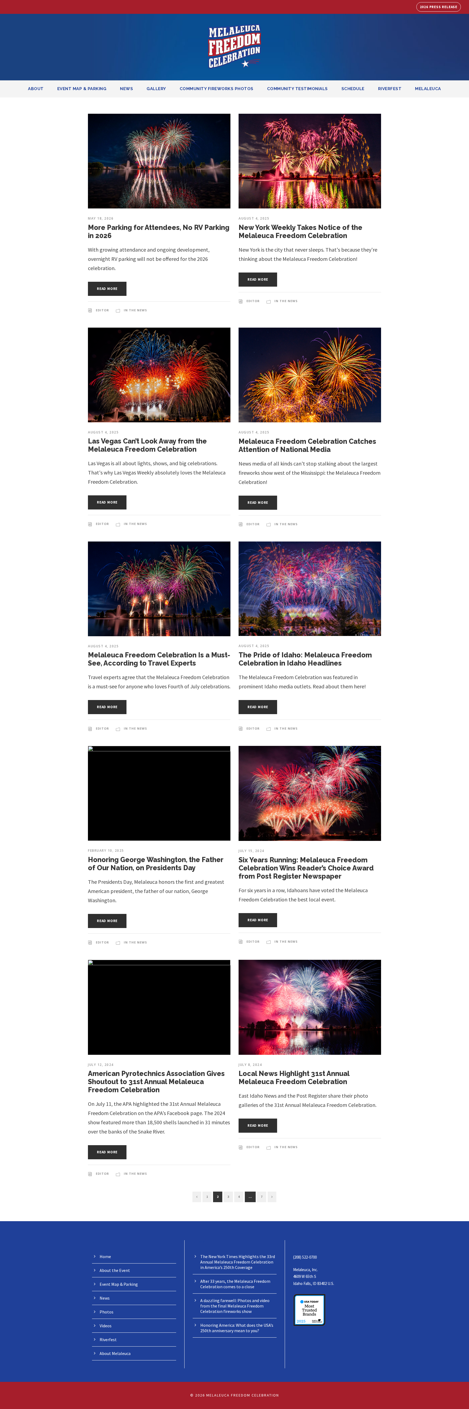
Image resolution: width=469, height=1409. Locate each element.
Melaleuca (428, 88)
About (36, 88)
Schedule (353, 88)
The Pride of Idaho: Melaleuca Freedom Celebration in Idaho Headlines (305, 659)
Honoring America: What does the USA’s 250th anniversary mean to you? (236, 1327)
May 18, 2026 (100, 218)
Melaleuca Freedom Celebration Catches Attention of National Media (307, 445)
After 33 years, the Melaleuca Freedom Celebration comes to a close (235, 1283)
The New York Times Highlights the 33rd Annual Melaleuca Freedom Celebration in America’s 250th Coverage (237, 1262)
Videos (106, 1325)
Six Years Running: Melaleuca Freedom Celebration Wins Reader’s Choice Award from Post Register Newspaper (306, 868)
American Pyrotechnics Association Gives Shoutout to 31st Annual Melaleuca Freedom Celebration (156, 1081)
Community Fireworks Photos (216, 88)
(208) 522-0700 (305, 1257)
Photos (106, 1312)
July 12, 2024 (101, 1064)
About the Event (115, 1270)
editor (102, 310)
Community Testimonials (297, 88)
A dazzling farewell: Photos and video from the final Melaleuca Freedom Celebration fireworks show (235, 1306)
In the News (135, 310)
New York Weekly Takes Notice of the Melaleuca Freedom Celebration (300, 231)
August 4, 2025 (254, 218)
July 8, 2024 (250, 1064)
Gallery (156, 88)
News (126, 88)
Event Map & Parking (82, 88)
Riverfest (390, 88)
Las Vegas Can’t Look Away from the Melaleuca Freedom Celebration (147, 445)
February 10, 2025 (106, 850)
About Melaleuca (115, 1353)
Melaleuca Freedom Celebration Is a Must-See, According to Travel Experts (159, 659)
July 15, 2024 (251, 850)
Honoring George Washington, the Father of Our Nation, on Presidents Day (155, 864)
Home (105, 1256)
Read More (107, 288)
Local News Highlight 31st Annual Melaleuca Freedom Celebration (294, 1077)
